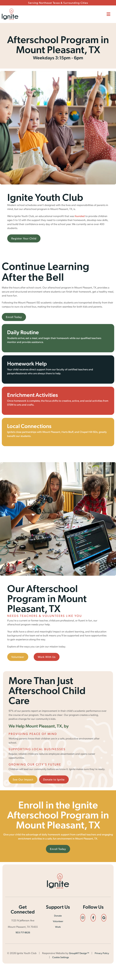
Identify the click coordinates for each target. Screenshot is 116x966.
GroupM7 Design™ (79, 953)
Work (58, 926)
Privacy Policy (102, 953)
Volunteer (17, 656)
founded (80, 216)
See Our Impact (23, 779)
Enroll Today (14, 317)
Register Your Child (23, 238)
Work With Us (46, 656)
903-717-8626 (23, 932)
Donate (58, 915)
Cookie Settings (60, 957)
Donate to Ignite (54, 779)
